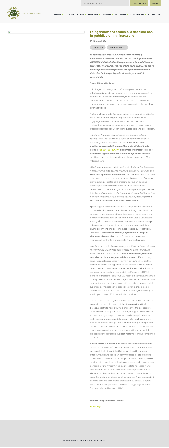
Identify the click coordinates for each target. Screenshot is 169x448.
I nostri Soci (69, 14)
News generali (117, 47)
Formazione (106, 14)
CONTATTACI (139, 3)
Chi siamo (57, 14)
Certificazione (120, 14)
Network (80, 14)
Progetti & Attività (137, 14)
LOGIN (155, 3)
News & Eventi (93, 14)
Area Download (154, 14)
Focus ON (98, 47)
